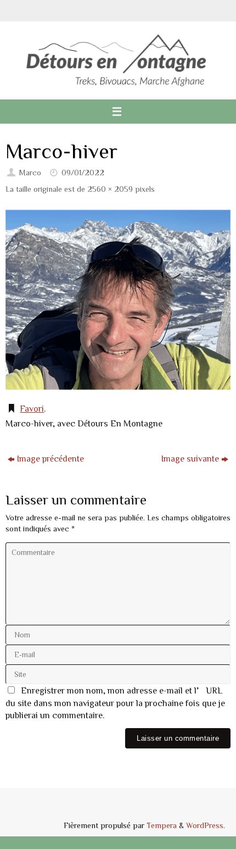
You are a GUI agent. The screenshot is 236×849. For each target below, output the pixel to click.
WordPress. (205, 825)
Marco (30, 172)
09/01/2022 (82, 172)
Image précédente (50, 458)
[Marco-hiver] (118, 300)
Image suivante (190, 458)
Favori (32, 408)
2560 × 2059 (110, 189)
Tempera (162, 825)
